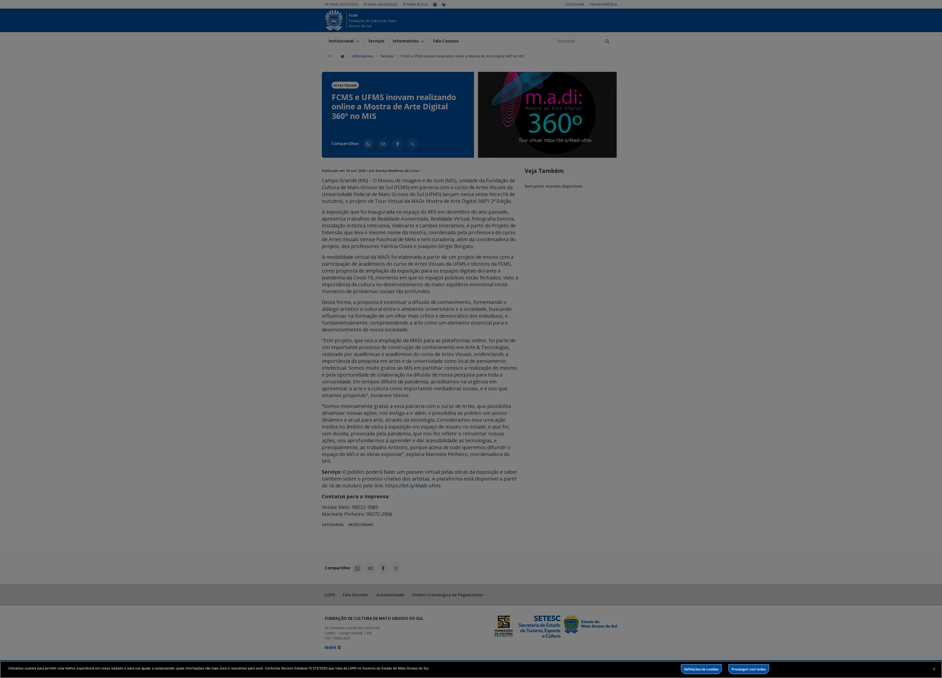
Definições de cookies (701, 669)
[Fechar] (934, 669)
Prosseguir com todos (749, 669)
